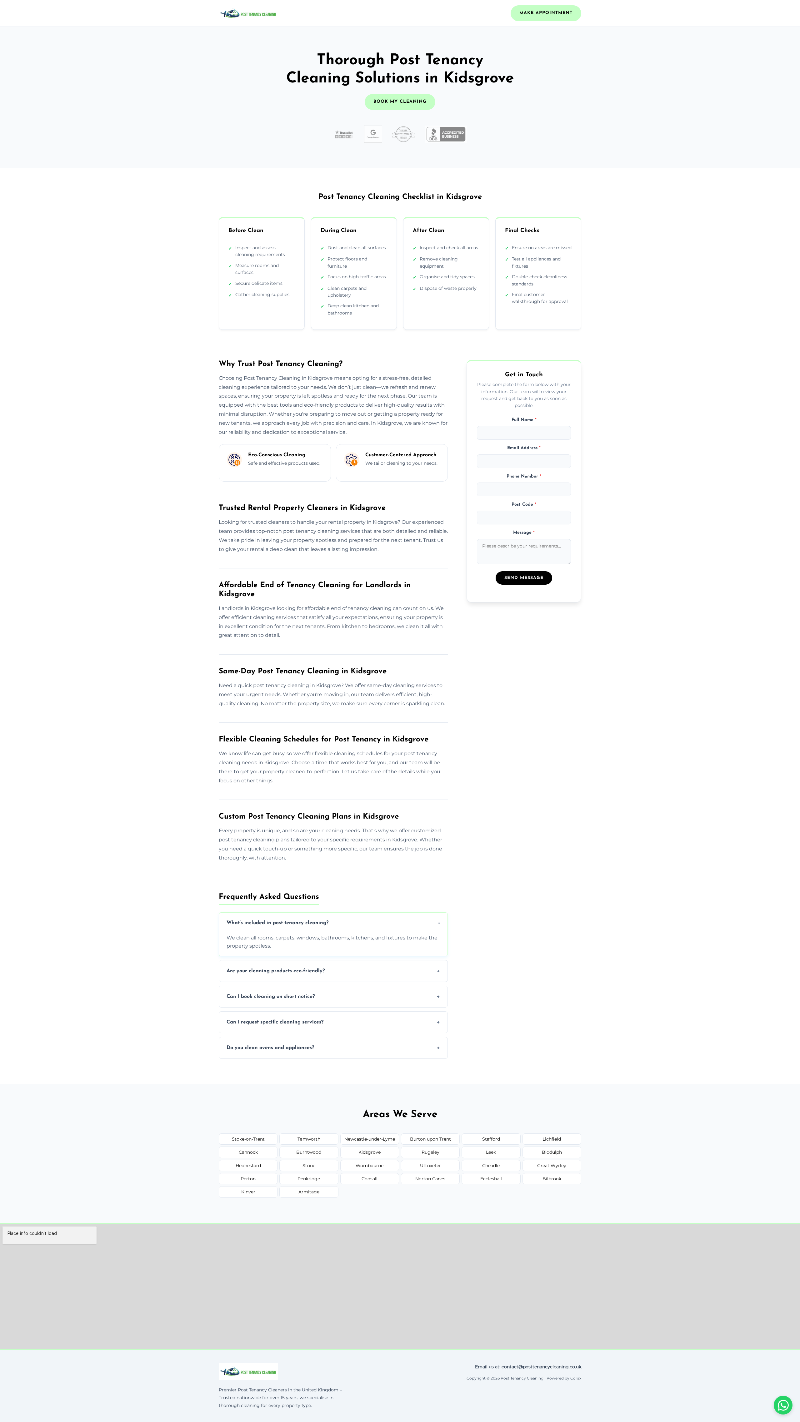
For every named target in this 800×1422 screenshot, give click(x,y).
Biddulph (552, 1152)
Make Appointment (545, 13)
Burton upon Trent (430, 1139)
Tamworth (309, 1139)
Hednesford (248, 1165)
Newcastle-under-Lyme (369, 1139)
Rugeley (430, 1152)
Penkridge (309, 1179)
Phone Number (524, 476)
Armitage (308, 1192)
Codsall (370, 1179)
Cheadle (491, 1165)
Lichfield (551, 1139)
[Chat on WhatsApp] (783, 1405)
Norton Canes (430, 1179)
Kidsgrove (369, 1152)
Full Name (524, 420)
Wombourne (369, 1165)
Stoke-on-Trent (248, 1139)
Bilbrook (551, 1179)
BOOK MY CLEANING (400, 101)
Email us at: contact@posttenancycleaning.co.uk (528, 1367)
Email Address (524, 448)
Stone (308, 1165)
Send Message (523, 578)
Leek (491, 1152)
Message (524, 532)
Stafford (491, 1139)
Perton (248, 1179)
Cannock (248, 1152)
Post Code (524, 504)
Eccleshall (491, 1179)
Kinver (248, 1192)
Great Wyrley (551, 1165)
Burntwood (308, 1152)
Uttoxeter (430, 1165)
